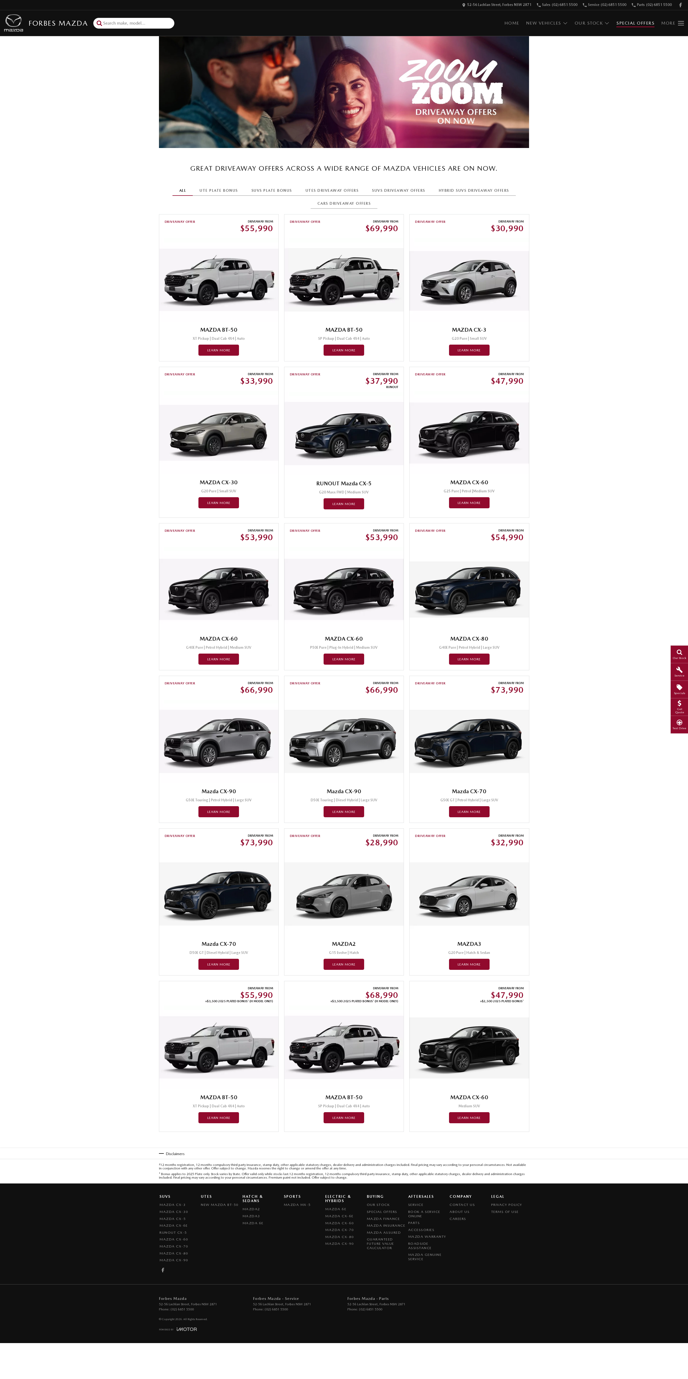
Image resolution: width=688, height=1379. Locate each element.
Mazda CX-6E (173, 1225)
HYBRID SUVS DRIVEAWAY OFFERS (474, 190)
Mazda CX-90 (173, 1260)
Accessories (421, 1230)
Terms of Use (505, 1212)
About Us (460, 1212)
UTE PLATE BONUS (219, 190)
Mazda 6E (253, 1223)
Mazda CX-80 (173, 1253)
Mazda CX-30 (173, 1212)
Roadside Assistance (420, 1246)
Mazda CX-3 (172, 1205)
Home (511, 23)
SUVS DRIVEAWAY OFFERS (398, 190)
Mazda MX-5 (297, 1205)
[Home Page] (13, 23)
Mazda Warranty (427, 1237)
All (182, 190)
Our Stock (589, 23)
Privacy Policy (506, 1205)
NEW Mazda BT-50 (220, 1205)
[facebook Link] (680, 5)
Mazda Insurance (386, 1225)
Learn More (218, 350)
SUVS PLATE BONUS (271, 190)
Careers (458, 1219)
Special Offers (635, 23)
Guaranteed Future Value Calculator (380, 1243)
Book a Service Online (424, 1214)
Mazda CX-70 (173, 1246)
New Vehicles (543, 23)
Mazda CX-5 (172, 1219)
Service (416, 1205)
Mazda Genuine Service (425, 1257)
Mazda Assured (384, 1232)
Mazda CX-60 (173, 1239)
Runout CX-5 (173, 1232)
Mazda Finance (383, 1219)
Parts (414, 1223)
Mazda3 (251, 1216)
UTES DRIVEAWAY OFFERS (332, 190)
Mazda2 (251, 1209)
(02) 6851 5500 (182, 1309)
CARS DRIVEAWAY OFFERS (344, 203)
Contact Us (462, 1205)
